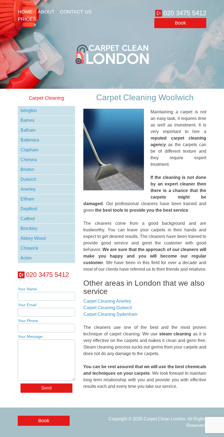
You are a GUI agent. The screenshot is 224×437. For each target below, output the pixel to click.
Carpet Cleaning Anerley (107, 301)
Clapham (29, 149)
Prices (27, 19)
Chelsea (28, 159)
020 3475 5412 (184, 13)
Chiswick (29, 248)
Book (180, 23)
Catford (27, 218)
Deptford (28, 208)
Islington (28, 110)
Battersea (29, 140)
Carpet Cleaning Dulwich (107, 307)
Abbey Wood (33, 238)
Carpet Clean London (164, 419)
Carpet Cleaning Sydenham (110, 314)
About (46, 11)
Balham (28, 130)
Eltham (27, 199)
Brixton (27, 169)
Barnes (27, 120)
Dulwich (28, 179)
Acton (26, 258)
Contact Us (76, 11)
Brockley (28, 228)
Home (25, 11)
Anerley (28, 189)
